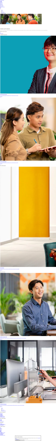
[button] (28, 2)
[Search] (28, 8)
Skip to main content (2, 0)
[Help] (28, 7)
